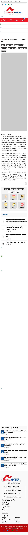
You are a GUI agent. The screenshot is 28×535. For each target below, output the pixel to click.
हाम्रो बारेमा (17, 522)
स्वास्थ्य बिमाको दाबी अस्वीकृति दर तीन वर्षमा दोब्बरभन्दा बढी (14, 445)
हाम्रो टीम (4, 522)
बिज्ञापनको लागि (6, 520)
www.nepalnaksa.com (14, 484)
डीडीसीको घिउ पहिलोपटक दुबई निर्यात (16, 243)
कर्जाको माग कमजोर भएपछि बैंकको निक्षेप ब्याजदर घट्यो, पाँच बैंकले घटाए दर (15, 432)
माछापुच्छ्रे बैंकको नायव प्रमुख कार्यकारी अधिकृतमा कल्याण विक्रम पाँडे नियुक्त (15, 465)
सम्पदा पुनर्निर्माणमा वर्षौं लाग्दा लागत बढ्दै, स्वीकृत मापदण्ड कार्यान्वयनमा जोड (16, 222)
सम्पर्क (16, 520)
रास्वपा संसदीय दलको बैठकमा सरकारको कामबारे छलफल (15, 452)
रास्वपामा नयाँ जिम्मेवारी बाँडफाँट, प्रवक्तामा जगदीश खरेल (14, 229)
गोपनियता (17, 518)
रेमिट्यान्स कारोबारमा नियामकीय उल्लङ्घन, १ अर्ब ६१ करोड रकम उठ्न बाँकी (15, 458)
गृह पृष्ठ (4, 518)
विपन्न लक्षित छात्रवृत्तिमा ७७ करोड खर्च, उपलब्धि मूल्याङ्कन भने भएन (15, 438)
